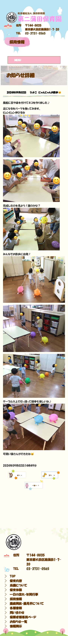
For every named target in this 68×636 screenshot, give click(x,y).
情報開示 (16, 626)
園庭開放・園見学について (27, 603)
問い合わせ (17, 612)
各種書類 (16, 608)
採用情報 (17, 42)
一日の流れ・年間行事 (24, 594)
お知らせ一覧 (18, 621)
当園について (18, 585)
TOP (12, 576)
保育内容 (16, 580)
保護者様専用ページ (23, 617)
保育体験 (16, 589)
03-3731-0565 (35, 33)
